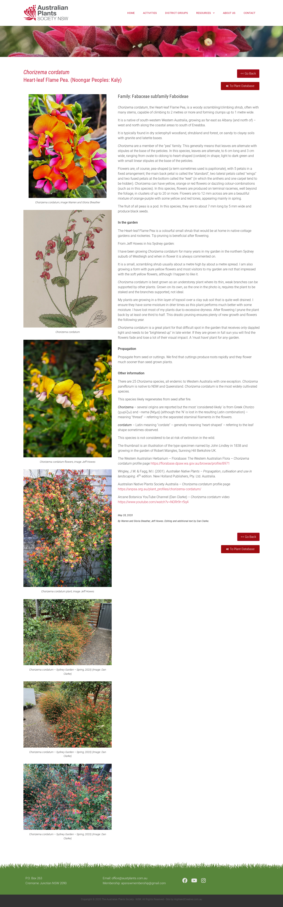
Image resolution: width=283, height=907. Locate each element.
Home (131, 12)
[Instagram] (203, 880)
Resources (203, 12)
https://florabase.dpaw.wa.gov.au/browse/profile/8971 (190, 463)
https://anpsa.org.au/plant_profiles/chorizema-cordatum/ (159, 489)
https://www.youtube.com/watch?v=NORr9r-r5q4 (153, 502)
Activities (150, 12)
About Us (229, 12)
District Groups (176, 12)
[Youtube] (194, 880)
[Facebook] (185, 880)
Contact (249, 12)
